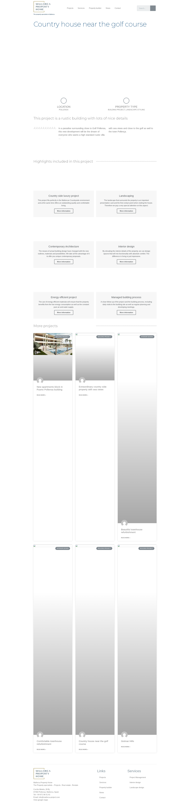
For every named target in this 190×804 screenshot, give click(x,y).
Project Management (138, 777)
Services (81, 8)
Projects (70, 8)
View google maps (40, 800)
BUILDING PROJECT (116, 110)
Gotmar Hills (127, 741)
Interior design (135, 782)
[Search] (153, 8)
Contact (118, 8)
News (108, 8)
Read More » (41, 395)
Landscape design (137, 787)
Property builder (95, 8)
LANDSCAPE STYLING (135, 110)
